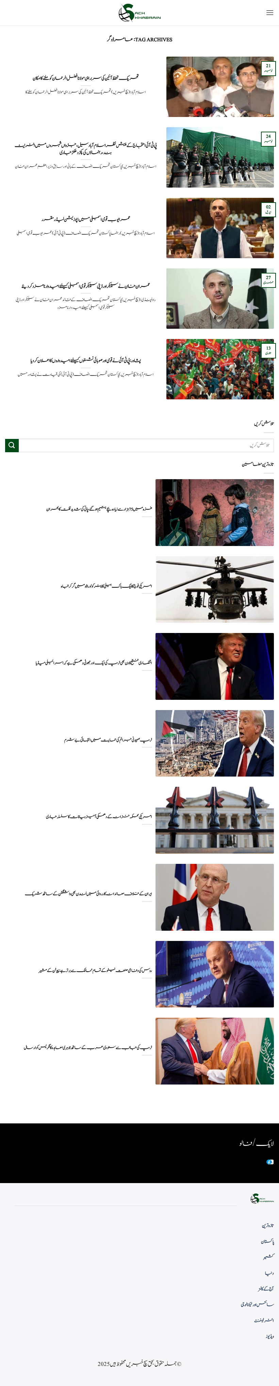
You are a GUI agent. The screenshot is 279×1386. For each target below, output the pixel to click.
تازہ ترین (268, 1225)
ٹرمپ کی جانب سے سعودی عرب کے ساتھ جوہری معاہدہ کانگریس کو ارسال (88, 1048)
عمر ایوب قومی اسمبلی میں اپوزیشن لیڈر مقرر (86, 219)
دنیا (269, 1273)
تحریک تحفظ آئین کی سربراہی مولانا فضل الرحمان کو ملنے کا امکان (86, 78)
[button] (270, 12)
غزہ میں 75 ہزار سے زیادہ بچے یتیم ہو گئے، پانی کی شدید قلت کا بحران (99, 509)
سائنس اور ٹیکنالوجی (257, 1305)
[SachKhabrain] (139, 12)
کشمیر (269, 1257)
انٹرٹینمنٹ (264, 1321)
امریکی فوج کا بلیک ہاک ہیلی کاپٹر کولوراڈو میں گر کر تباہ (106, 586)
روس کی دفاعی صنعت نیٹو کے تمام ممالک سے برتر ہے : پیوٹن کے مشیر (95, 971)
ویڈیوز (270, 1336)
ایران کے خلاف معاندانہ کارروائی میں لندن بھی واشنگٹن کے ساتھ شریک (88, 894)
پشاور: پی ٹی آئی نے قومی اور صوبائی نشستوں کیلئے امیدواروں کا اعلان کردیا (86, 361)
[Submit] (12, 445)
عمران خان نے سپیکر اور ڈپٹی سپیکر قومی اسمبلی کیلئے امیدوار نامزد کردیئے (85, 286)
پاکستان (267, 1241)
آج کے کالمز (266, 1289)
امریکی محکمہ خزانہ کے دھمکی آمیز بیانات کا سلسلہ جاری (99, 817)
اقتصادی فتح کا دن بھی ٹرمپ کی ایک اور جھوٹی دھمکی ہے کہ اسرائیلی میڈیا (94, 663)
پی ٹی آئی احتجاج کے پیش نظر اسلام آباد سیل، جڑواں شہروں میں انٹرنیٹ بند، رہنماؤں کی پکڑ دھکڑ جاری (86, 149)
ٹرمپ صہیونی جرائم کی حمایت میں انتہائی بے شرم (108, 740)
